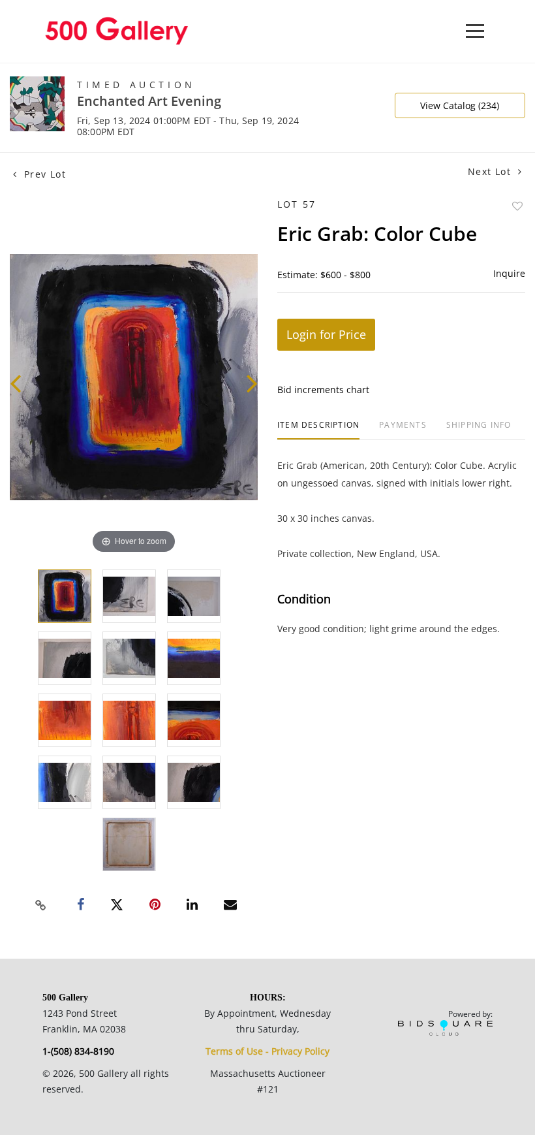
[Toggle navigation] (475, 31)
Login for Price (326, 334)
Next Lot (491, 171)
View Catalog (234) (459, 105)
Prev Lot (43, 174)
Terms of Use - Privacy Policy (267, 1051)
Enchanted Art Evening (149, 101)
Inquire (509, 273)
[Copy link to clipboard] (41, 905)
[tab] (318, 430)
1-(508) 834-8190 (78, 1051)
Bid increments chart (323, 389)
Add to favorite (517, 206)
